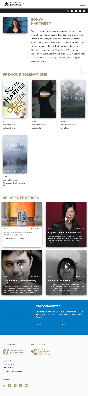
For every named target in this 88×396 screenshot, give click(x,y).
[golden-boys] (15, 99)
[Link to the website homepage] (17, 4)
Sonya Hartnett (10, 124)
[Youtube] (76, 11)
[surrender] (44, 99)
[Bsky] (84, 11)
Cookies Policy (8, 368)
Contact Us (7, 361)
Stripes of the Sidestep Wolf (14, 184)
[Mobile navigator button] (82, 4)
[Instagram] (68, 11)
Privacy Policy (8, 364)
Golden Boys (9, 128)
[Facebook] (72, 11)
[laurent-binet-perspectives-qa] (21, 272)
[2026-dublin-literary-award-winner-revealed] (21, 224)
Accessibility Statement (12, 371)
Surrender (37, 128)
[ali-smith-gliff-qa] (66, 272)
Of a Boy (65, 128)
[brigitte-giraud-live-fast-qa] (66, 224)
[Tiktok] (80, 11)
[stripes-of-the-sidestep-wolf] (15, 154)
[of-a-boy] (73, 99)
